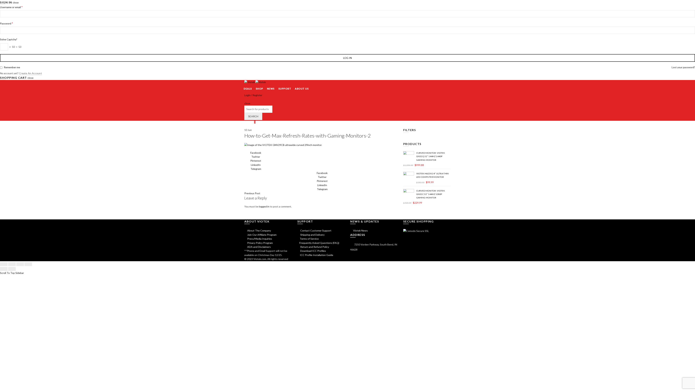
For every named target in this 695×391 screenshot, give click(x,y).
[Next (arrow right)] (12, 269)
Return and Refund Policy (314, 246)
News (271, 88)
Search (253, 116)
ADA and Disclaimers (259, 246)
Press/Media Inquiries (259, 238)
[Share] (12, 264)
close (16, 2)
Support (284, 88)
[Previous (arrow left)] (4, 269)
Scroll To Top (7, 272)
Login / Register (253, 95)
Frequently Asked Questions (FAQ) (319, 242)
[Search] (245, 99)
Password (6, 23)
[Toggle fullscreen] (20, 264)
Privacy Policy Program (260, 242)
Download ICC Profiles (313, 250)
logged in (264, 206)
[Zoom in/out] (28, 264)
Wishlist (250, 121)
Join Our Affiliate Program (262, 234)
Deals (248, 88)
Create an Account (30, 73)
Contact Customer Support (315, 230)
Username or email (11, 7)
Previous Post (252, 193)
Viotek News (360, 230)
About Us (302, 88)
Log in (347, 57)
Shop (259, 88)
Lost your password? (683, 67)
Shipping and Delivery (312, 234)
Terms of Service (309, 238)
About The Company (259, 230)
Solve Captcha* (8, 39)
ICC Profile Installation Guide (316, 255)
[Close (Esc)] (4, 264)
